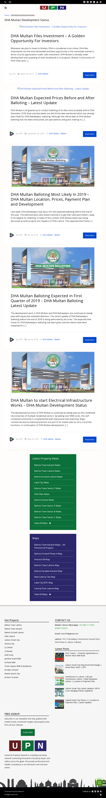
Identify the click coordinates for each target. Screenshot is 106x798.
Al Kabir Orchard (11, 670)
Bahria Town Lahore (13, 625)
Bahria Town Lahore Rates (47, 470)
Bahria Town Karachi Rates (47, 465)
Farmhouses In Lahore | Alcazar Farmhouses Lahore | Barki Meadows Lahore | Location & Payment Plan (81, 679)
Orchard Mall (10, 662)
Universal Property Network (14, 791)
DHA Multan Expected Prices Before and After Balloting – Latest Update (53, 100)
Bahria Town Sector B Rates (47, 511)
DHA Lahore (10, 636)
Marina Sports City (12, 673)
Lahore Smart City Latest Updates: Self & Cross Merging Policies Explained (82, 689)
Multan (63, 133)
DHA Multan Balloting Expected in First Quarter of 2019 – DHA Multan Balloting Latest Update (47, 300)
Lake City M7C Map (43, 582)
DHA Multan (43, 74)
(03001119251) (61, 628)
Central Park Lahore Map (46, 588)
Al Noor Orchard (11, 677)
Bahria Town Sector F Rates (47, 488)
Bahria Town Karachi (13, 628)
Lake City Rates (41, 482)
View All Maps (41, 594)
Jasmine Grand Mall (13, 658)
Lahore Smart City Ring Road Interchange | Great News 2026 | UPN (83, 666)
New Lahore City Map (44, 576)
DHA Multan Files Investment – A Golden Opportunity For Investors (48, 38)
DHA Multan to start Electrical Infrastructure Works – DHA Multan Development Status (51, 403)
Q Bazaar (8, 651)
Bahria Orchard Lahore (14, 632)
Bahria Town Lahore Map (46, 565)
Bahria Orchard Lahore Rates (48, 476)
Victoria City (9, 643)
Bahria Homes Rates (44, 499)
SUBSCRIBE (28, 732)
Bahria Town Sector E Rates (47, 505)
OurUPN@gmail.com (69, 633)
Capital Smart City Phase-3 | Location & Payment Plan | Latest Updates (82, 701)
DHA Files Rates (41, 494)
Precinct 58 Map (42, 559)
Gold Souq (9, 655)
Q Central (8, 647)
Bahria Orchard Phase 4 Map (48, 553)
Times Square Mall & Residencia (18, 666)
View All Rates (41, 523)
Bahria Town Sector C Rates (47, 517)
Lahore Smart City (12, 640)
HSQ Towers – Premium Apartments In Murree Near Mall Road (81, 654)
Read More (89, 75)
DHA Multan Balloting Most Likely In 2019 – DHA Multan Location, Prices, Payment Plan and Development (50, 199)
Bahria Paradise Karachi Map (48, 571)
